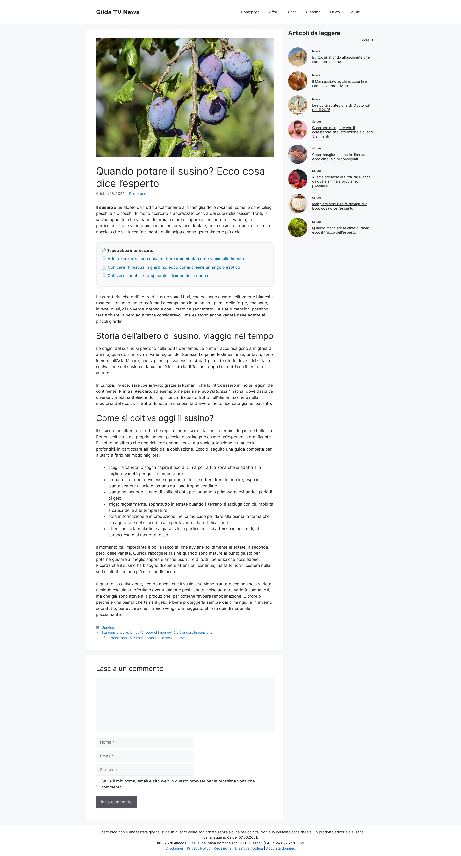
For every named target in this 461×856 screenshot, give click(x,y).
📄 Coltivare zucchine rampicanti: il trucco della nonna (154, 275)
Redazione (223, 848)
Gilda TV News (118, 12)
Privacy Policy (199, 848)
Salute (354, 12)
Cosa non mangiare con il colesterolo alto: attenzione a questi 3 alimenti (342, 132)
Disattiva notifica (249, 848)
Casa (292, 12)
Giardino (313, 12)
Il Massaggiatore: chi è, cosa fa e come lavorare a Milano (339, 83)
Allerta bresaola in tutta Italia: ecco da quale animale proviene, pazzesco (341, 181)
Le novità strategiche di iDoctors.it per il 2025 (341, 107)
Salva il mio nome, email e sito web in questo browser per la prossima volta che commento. (178, 784)
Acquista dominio (280, 848)
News (335, 12)
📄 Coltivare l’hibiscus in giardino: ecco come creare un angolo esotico (170, 267)
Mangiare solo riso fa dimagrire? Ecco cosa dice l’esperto (339, 206)
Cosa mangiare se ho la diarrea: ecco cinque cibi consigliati (339, 156)
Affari (273, 12)
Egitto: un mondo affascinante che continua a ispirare (341, 59)
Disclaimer (175, 848)
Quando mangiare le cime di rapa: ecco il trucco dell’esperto (340, 230)
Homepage (250, 12)
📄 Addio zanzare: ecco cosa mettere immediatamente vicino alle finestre (173, 258)
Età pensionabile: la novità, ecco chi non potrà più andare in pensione (157, 632)
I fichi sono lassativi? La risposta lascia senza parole (144, 638)
